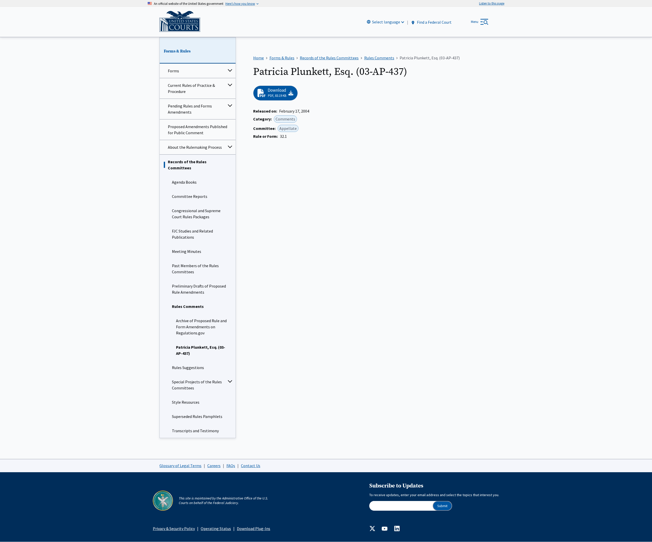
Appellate (288, 128)
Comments (285, 118)
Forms (173, 70)
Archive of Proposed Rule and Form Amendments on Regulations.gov (201, 326)
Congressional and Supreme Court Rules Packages (196, 213)
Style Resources (185, 402)
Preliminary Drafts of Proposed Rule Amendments (199, 289)
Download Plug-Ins (253, 528)
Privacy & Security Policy (174, 528)
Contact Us (250, 465)
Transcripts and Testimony (195, 430)
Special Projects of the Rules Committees (197, 384)
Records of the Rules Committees (187, 164)
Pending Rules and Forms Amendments (190, 109)
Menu (474, 22)
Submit (442, 506)
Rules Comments (188, 306)
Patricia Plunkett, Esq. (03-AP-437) (200, 350)
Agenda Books (184, 182)
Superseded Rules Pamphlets (197, 416)
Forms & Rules (177, 51)
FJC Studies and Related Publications (192, 234)
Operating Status (216, 528)
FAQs (230, 465)
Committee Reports (189, 196)
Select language (386, 21)
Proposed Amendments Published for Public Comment (197, 129)
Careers (214, 465)
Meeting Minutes (186, 251)
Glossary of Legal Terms (180, 465)
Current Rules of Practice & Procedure (191, 88)
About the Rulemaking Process (195, 147)
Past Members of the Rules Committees (195, 268)
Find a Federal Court (434, 22)
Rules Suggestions (188, 367)
